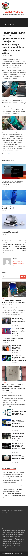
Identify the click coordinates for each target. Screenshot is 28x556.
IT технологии (5, 30)
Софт (3, 298)
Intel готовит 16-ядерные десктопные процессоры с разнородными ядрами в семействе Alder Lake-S (18, 424)
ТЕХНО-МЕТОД (13, 12)
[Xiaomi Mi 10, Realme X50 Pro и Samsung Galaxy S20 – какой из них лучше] (6, 333)
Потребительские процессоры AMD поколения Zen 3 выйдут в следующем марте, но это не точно (19, 446)
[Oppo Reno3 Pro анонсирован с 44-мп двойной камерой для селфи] (6, 323)
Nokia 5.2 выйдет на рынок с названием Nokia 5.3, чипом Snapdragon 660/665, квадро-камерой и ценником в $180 (13, 474)
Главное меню (9, 24)
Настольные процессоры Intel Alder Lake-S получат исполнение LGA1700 (19, 412)
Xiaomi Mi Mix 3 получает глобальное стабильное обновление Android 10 (19, 358)
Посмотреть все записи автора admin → (18, 263)
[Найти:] (14, 277)
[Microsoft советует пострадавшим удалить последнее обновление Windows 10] (14, 179)
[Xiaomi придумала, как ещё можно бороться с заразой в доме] (14, 229)
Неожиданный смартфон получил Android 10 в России (12, 207)
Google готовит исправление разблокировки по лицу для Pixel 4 (17, 348)
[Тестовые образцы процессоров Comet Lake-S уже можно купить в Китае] (6, 438)
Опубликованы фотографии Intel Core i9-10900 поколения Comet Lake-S (19, 458)
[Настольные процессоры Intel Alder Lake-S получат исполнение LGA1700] (6, 415)
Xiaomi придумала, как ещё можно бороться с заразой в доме (12, 231)
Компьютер (5, 382)
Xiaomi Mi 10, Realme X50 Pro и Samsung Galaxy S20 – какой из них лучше (18, 331)
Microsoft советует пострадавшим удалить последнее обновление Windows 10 (12, 182)
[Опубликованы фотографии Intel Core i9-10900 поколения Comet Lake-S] (6, 460)
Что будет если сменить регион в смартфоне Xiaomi (13, 339)
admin (10, 55)
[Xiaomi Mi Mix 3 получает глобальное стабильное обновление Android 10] (6, 361)
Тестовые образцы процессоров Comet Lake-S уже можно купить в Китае (18, 436)
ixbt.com (10, 153)
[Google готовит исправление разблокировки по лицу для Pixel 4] (6, 351)
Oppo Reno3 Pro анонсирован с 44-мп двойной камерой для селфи (18, 321)
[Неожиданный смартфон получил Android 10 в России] (14, 205)
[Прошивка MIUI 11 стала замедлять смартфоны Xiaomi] (14, 297)
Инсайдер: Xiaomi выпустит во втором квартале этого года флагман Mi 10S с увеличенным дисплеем (13, 480)
